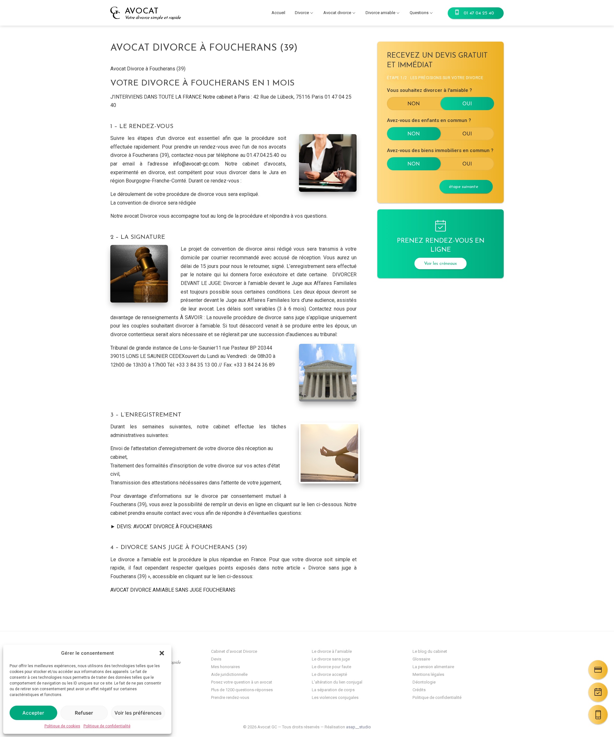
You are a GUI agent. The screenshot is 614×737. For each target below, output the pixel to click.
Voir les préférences (137, 713)
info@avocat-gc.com (196, 164)
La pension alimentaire (433, 666)
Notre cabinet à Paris (226, 97)
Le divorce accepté (329, 674)
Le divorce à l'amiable (332, 651)
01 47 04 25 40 (479, 13)
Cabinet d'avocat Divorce (234, 651)
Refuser (84, 713)
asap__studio (358, 727)
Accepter (33, 713)
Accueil (278, 12)
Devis (216, 659)
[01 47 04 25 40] (598, 714)
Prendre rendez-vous (230, 697)
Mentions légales (428, 674)
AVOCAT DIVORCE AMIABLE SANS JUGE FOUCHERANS (172, 590)
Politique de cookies (62, 726)
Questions (419, 12)
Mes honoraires (225, 666)
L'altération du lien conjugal (337, 682)
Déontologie (424, 682)
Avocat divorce (337, 12)
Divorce (302, 12)
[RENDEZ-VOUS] (598, 692)
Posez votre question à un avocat (241, 682)
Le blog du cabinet (430, 651)
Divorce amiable (380, 12)
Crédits (419, 689)
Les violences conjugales (335, 697)
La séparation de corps (333, 689)
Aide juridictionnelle (229, 674)
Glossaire (421, 659)
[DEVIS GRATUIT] (598, 669)
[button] (162, 653)
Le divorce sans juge (331, 659)
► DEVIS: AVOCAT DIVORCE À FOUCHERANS (161, 526)
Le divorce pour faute (331, 666)
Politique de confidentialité (106, 726)
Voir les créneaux (440, 263)
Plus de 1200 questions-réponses (242, 689)
